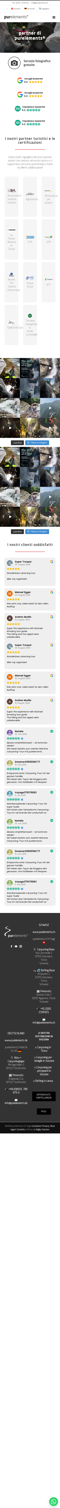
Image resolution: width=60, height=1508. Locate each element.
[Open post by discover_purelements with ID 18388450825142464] (10, 428)
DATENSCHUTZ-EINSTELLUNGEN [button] (43, 1096)
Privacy (45, 1126)
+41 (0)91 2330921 (20, 3)
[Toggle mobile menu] (54, 17)
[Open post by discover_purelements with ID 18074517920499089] (10, 408)
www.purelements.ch (44, 932)
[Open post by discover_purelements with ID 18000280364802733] (30, 388)
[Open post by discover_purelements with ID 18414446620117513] (50, 368)
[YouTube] (16, 946)
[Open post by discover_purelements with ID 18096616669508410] (30, 428)
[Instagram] (21, 946)
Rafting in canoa (44, 1081)
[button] (30, 80)
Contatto (20, 1130)
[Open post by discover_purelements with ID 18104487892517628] (10, 388)
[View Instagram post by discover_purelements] (18, 376)
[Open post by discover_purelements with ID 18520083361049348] (50, 388)
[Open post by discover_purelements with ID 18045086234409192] (50, 428)
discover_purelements (9, 360)
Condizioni (36, 1126)
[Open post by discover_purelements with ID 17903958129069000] (50, 408)
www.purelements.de (16, 1040)
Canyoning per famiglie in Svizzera (44, 1059)
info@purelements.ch (39, 3)
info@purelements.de (16, 1103)
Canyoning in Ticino (44, 1049)
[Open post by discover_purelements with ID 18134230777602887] (10, 368)
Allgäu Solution (42, 1130)
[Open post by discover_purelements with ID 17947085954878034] (30, 408)
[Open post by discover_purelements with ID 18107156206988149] (30, 368)
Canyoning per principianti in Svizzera (44, 1071)
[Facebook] (11, 946)
